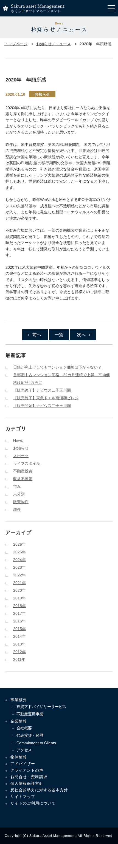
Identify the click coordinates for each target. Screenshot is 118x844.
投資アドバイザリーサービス (41, 706)
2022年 (19, 575)
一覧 (59, 334)
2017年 (19, 613)
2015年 (19, 629)
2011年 (19, 659)
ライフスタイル (26, 463)
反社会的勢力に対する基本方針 (39, 790)
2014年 (19, 636)
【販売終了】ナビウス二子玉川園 (42, 390)
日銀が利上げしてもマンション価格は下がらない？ (57, 367)
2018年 (19, 606)
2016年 (19, 621)
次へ (81, 334)
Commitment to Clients (36, 743)
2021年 (19, 582)
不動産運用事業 (29, 714)
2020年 (19, 590)
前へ (36, 334)
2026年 (19, 544)
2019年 (19, 598)
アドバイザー (22, 763)
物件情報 (18, 757)
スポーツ (21, 456)
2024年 (19, 559)
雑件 (17, 509)
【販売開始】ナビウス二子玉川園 (42, 405)
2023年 (19, 567)
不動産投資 (22, 471)
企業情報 (18, 721)
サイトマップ (22, 796)
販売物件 (21, 502)
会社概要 (24, 728)
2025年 (19, 552)
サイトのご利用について (33, 803)
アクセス (24, 750)
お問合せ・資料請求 (28, 777)
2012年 (19, 652)
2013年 (19, 644)
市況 (17, 486)
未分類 (19, 494)
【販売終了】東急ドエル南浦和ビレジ (45, 398)
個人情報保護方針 (26, 783)
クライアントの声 (26, 770)
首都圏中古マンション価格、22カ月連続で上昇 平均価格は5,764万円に (61, 379)
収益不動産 (22, 479)
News (18, 440)
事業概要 (18, 700)
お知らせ (42, 94)
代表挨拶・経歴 (29, 735)
